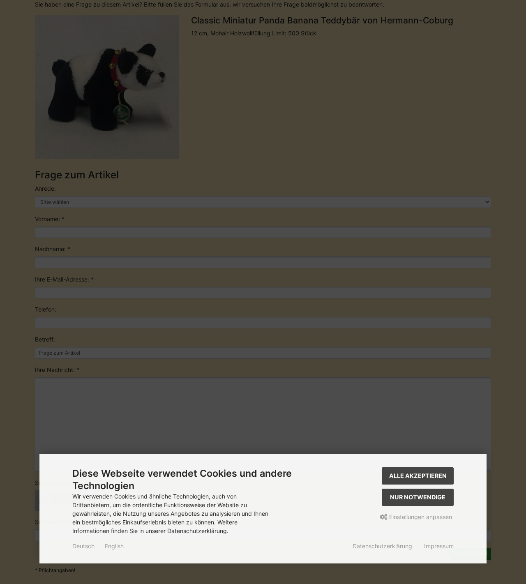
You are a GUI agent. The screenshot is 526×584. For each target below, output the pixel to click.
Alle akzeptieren (418, 475)
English (114, 545)
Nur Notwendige (417, 497)
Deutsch (83, 545)
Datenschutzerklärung (382, 545)
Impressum (439, 545)
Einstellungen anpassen (420, 516)
